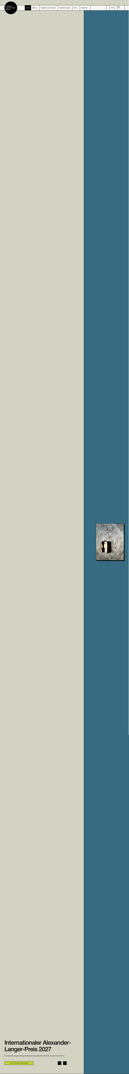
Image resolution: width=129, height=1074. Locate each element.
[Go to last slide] (59, 1063)
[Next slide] (65, 1063)
